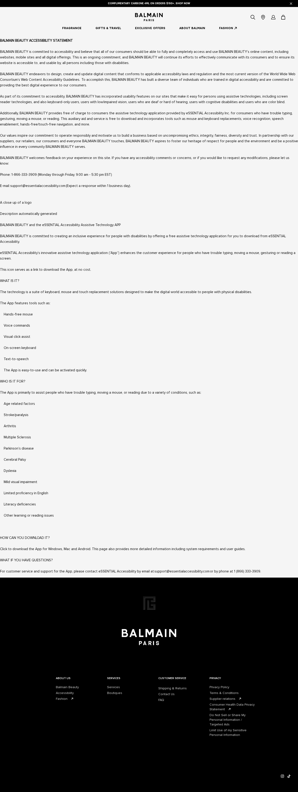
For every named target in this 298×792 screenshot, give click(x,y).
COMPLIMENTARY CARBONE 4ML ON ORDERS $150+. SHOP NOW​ (149, 3)
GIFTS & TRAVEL (108, 28)
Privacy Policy (219, 687)
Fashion (62, 699)
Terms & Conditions (224, 693)
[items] (283, 17)
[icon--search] (253, 17)
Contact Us (166, 694)
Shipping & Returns (172, 688)
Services (113, 687)
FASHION (226, 28)
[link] (283, 17)
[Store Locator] (263, 17)
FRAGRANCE (71, 28)
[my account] (273, 17)
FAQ (161, 700)
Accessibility (65, 693)
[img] (282, 776)
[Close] (291, 3)
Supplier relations (222, 699)
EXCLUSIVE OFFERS (150, 28)
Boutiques (114, 693)
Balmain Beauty (67, 687)
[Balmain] (149, 17)
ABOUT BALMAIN (192, 28)
